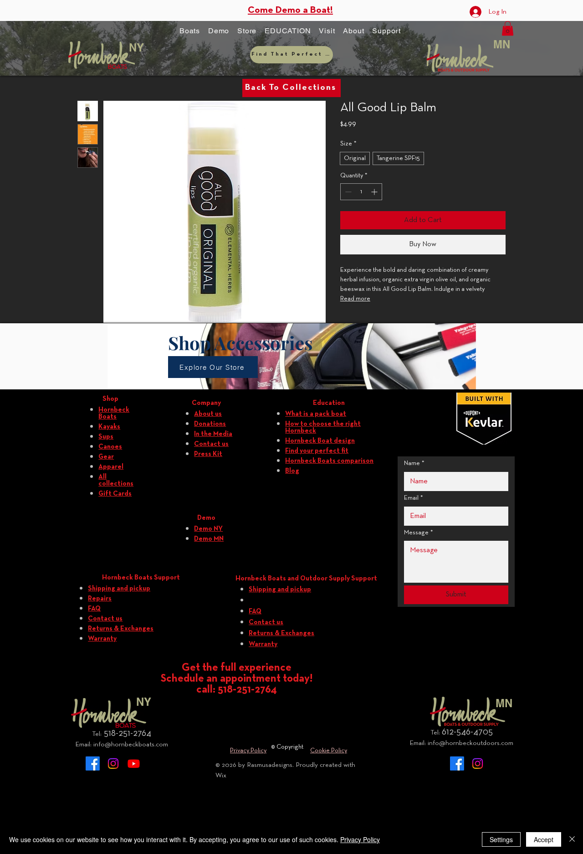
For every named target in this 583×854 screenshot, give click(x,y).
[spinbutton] (361, 192)
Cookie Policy (328, 751)
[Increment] (375, 192)
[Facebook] (93, 763)
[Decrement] (347, 192)
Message (418, 533)
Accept (543, 839)
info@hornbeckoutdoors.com (470, 743)
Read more (355, 299)
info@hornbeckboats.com (130, 744)
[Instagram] (113, 763)
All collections (115, 480)
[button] (189, 31)
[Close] (572, 839)
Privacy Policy (248, 751)
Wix (220, 775)
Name (414, 463)
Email (413, 498)
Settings (501, 839)
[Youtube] (134, 763)
